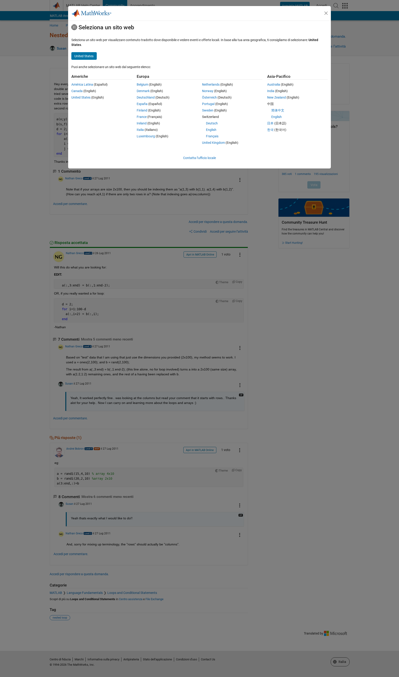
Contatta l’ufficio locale (199, 158)
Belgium (142, 84)
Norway (207, 91)
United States (81, 97)
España (142, 104)
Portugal (208, 104)
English (211, 130)
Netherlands (211, 84)
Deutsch (212, 123)
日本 (270, 123)
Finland (142, 110)
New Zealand (276, 97)
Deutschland (146, 97)
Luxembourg (146, 136)
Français (212, 136)
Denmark (143, 91)
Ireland (142, 123)
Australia (273, 84)
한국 (270, 130)
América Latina (82, 84)
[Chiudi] (326, 13)
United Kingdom (213, 142)
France (142, 117)
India (270, 91)
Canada (77, 91)
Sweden (207, 110)
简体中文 (277, 110)
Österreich (209, 97)
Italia (140, 130)
